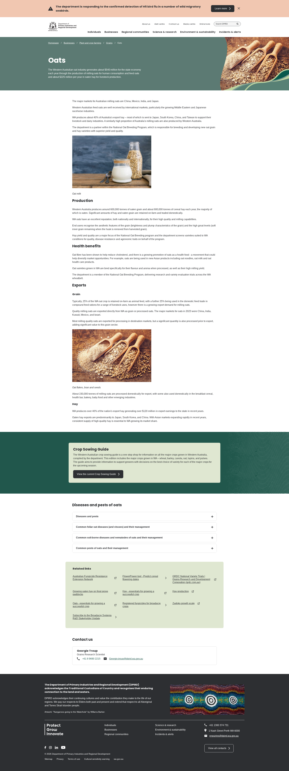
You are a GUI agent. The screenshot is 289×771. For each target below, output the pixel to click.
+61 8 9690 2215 (91, 658)
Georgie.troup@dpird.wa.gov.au (126, 658)
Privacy (60, 759)
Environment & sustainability (170, 729)
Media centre (189, 24)
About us (146, 24)
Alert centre (159, 24)
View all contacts (217, 748)
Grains (109, 43)
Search (237, 24)
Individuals (110, 725)
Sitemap (48, 759)
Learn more (221, 8)
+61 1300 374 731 (218, 725)
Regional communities (116, 734)
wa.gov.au (118, 759)
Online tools (204, 24)
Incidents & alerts (164, 734)
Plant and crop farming (90, 43)
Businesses (69, 43)
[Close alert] (239, 8)
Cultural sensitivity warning (97, 759)
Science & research (165, 725)
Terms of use (74, 759)
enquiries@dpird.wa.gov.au (224, 736)
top (283, 766)
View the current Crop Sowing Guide (96, 474)
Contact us (174, 24)
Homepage (53, 43)
